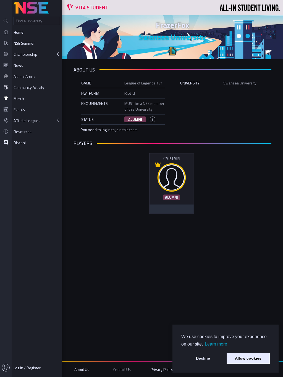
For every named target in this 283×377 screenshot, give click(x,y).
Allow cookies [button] (248, 358)
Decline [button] (203, 358)
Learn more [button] (216, 344)
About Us (81, 369)
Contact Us (122, 369)
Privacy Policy (162, 369)
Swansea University (172, 37)
